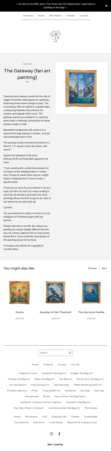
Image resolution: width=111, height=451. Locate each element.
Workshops (91, 408)
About (41, 15)
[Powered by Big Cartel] (55, 444)
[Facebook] (59, 434)
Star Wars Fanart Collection (29, 408)
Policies (75, 416)
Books (46, 396)
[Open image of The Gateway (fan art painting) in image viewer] (82, 88)
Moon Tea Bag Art (45, 379)
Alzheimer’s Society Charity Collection (41, 402)
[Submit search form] (70, 353)
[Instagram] (52, 434)
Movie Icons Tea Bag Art (90, 379)
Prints (34, 390)
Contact (70, 15)
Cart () (84, 15)
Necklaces (70, 390)
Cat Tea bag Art (17, 384)
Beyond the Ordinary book (82, 422)
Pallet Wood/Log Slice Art (88, 384)
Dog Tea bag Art (40, 384)
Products (28, 15)
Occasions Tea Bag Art (78, 402)
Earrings (85, 390)
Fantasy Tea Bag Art (19, 379)
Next (104, 268)
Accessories (31, 396)
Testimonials (90, 416)
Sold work (38, 422)
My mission (55, 15)
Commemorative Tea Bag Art (64, 408)
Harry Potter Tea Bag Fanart (70, 396)
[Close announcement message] (106, 5)
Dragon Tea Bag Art (82, 373)
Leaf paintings (61, 384)
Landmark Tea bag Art (54, 373)
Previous (92, 268)
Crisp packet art (51, 390)
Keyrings (99, 390)
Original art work (27, 373)
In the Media (56, 422)
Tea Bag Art (65, 379)
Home (35, 364)
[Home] (55, 36)
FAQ (44, 416)
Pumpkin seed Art (17, 390)
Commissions (21, 422)
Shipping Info (59, 416)
